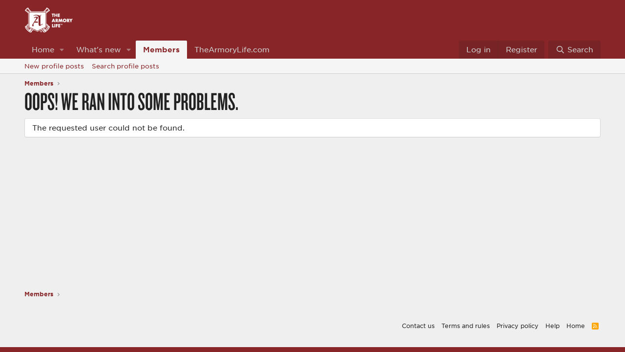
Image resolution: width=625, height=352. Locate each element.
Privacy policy (518, 326)
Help (552, 326)
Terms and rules (465, 326)
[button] (62, 50)
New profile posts (54, 66)
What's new (98, 49)
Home (43, 49)
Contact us (418, 326)
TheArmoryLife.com (232, 49)
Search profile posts (125, 66)
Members (161, 49)
